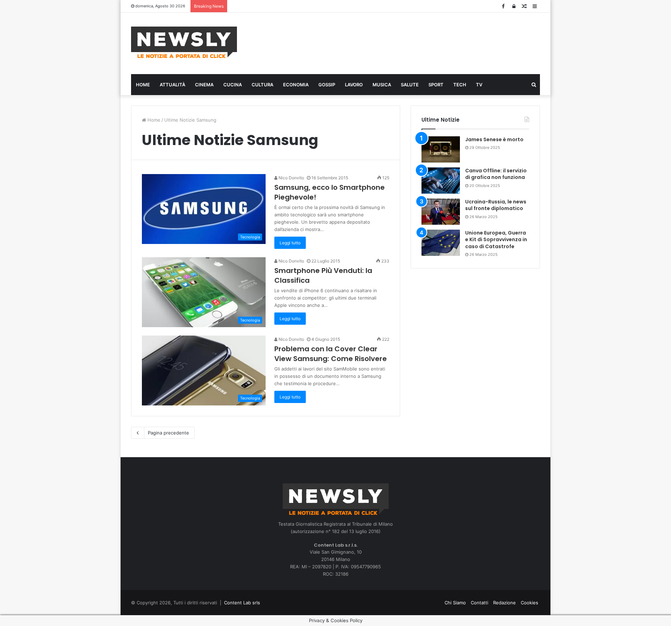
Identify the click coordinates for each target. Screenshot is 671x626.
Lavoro (354, 84)
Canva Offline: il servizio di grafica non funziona (496, 174)
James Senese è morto (494, 139)
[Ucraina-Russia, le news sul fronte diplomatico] (440, 212)
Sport (435, 84)
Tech (459, 84)
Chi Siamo (455, 602)
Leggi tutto (290, 242)
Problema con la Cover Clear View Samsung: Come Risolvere (330, 354)
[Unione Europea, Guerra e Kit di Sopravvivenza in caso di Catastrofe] (440, 243)
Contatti (479, 602)
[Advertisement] (405, 42)
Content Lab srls (242, 602)
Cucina (232, 84)
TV (479, 84)
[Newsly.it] (184, 42)
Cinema (204, 84)
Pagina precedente (168, 433)
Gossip (326, 84)
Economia (296, 84)
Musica (382, 84)
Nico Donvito (290, 177)
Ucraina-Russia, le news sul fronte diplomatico (495, 205)
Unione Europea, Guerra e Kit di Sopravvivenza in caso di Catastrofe (496, 239)
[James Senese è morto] (440, 149)
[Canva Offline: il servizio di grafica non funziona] (440, 180)
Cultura (262, 84)
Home (143, 84)
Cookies (529, 602)
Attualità (172, 84)
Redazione (504, 602)
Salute (410, 84)
